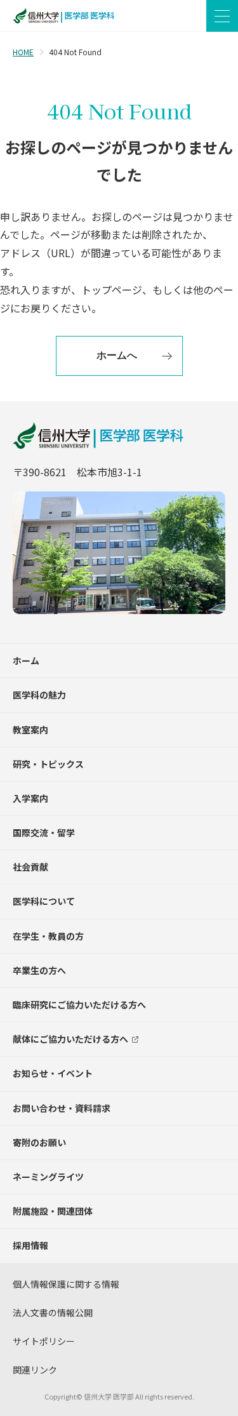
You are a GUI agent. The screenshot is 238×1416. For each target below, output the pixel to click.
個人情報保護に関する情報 (66, 1284)
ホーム (26, 660)
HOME (23, 51)
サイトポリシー (44, 1341)
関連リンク (35, 1369)
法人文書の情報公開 (53, 1312)
